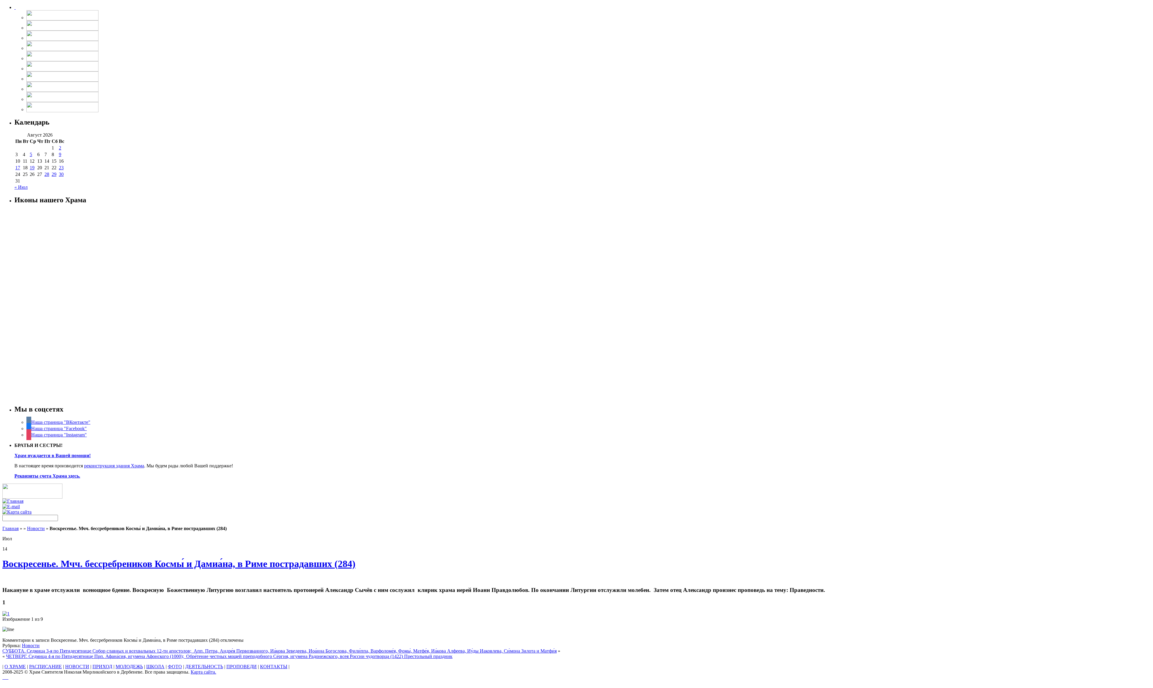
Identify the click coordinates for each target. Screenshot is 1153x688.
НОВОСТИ (77, 666)
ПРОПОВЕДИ (241, 666)
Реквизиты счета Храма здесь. (47, 475)
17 (17, 167)
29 (54, 174)
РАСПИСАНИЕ (45, 666)
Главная (10, 528)
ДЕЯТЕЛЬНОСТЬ (204, 666)
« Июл (21, 187)
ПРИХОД (102, 666)
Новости (36, 528)
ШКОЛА (155, 666)
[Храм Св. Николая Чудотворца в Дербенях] (15, 7)
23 (61, 167)
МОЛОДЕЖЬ (129, 666)
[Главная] (12, 501)
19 (32, 167)
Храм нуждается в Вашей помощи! (52, 455)
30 (61, 174)
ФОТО (175, 666)
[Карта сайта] (17, 511)
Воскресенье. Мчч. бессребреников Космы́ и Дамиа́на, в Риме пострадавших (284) (179, 563)
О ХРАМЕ (15, 666)
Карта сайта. (203, 671)
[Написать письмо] (11, 506)
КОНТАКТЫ (273, 666)
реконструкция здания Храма (114, 465)
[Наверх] (5, 677)
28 (46, 174)
